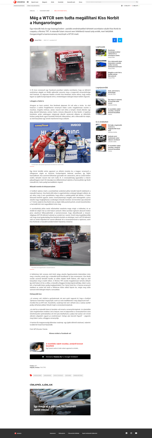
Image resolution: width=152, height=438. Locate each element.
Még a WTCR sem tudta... (60, 10)
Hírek (52, 2)
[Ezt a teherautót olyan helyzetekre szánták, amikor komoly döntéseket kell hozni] (101, 64)
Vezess (110, 114)
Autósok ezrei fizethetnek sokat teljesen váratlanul (114, 138)
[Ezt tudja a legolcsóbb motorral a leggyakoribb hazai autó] (101, 127)
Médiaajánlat (62, 433)
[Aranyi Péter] (32, 40)
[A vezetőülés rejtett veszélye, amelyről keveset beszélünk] (101, 111)
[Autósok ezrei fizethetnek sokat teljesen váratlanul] (101, 138)
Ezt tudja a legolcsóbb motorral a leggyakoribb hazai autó (115, 127)
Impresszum (53, 433)
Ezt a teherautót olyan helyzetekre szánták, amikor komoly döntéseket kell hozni (115, 64)
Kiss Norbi (68, 375)
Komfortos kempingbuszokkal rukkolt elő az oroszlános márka (114, 52)
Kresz (80, 2)
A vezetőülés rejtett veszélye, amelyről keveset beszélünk (114, 110)
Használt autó (71, 2)
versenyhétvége (78, 375)
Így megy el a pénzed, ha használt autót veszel (115, 101)
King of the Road (58, 375)
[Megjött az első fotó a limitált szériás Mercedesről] (101, 75)
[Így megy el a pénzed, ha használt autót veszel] (101, 102)
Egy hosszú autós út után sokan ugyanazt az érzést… (62, 348)
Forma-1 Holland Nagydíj (33, 5)
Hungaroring (47, 375)
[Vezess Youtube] (136, 429)
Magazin (44, 2)
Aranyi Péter (38, 40)
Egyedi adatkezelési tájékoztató (89, 433)
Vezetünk (60, 2)
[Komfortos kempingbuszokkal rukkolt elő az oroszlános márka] (101, 52)
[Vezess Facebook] (126, 429)
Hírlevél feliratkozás (19, 5)
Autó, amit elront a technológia (114, 91)
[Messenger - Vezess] (120, 40)
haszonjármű (37, 375)
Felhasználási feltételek (73, 433)
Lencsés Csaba (112, 141)
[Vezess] (19, 2)
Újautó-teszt (34, 2)
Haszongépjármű (44, 10)
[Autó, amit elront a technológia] (101, 93)
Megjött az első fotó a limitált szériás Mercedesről (115, 74)
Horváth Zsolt (112, 94)
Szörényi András (112, 105)
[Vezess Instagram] (131, 429)
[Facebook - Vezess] (115, 40)
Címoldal (32, 10)
